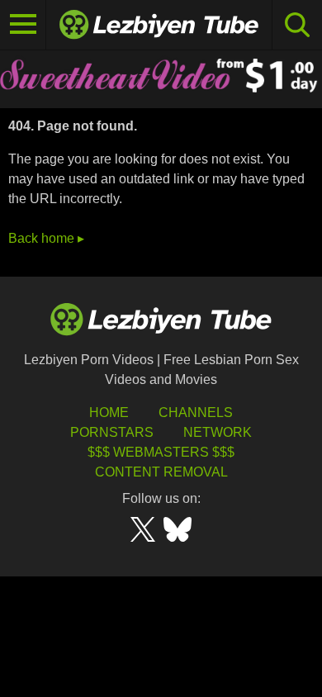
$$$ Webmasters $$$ (161, 452)
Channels (196, 412)
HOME (109, 412)
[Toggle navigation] (23, 25)
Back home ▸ (46, 238)
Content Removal (161, 472)
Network (217, 432)
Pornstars (112, 432)
